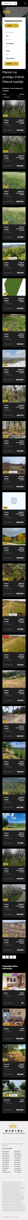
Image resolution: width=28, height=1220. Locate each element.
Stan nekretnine (5, 1162)
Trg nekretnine (17, 1166)
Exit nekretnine (17, 1162)
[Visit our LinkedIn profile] (19, 1131)
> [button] (14, 957)
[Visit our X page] (15, 1131)
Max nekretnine (17, 1164)
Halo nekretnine (17, 1157)
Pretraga (9, 64)
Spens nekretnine (5, 1160)
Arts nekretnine (5, 1168)
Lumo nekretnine (17, 1172)
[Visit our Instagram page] (9, 1131)
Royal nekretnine (5, 1155)
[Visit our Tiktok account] (22, 1131)
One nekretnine (17, 1168)
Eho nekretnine (17, 1158)
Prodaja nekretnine (6, 1172)
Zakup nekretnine (18, 1170)
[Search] (15, 3)
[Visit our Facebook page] (6, 1131)
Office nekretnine (5, 1157)
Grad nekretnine (5, 1151)
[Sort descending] (23, 96)
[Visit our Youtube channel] (12, 1131)
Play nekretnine (5, 1164)
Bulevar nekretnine (18, 1155)
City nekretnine (17, 1151)
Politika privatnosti (8, 1133)
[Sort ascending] (20, 96)
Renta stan (4, 1170)
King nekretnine (5, 1166)
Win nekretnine (17, 1160)
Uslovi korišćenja (20, 1133)
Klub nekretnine (5, 1158)
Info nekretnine (17, 1153)
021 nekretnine (5, 1153)
